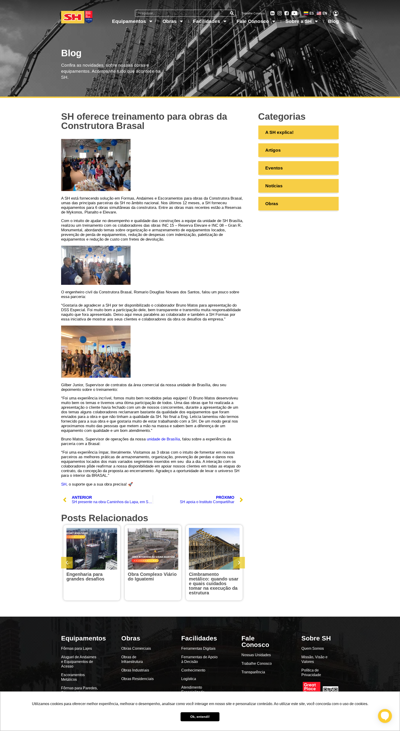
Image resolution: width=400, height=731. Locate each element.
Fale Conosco (253, 21)
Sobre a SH (298, 21)
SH (63, 484)
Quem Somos (312, 648)
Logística (188, 679)
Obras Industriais (135, 670)
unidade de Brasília (163, 439)
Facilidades (206, 21)
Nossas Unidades (256, 655)
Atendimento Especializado (193, 689)
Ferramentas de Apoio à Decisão (199, 659)
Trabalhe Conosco (253, 13)
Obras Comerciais (136, 648)
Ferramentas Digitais (198, 648)
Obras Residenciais (137, 679)
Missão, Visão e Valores (314, 659)
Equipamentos (129, 21)
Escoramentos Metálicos (73, 677)
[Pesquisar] (231, 13)
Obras (169, 21)
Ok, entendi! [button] (200, 716)
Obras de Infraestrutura (132, 659)
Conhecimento (193, 670)
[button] (239, 562)
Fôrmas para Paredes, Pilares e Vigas (79, 690)
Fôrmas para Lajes (76, 648)
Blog (333, 21)
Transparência (253, 672)
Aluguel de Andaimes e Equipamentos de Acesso (78, 661)
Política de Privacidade (311, 672)
